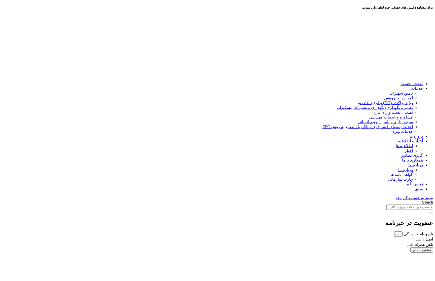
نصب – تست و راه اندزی (392, 112)
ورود (419, 189)
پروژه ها (416, 136)
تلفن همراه (423, 244)
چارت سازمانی (400, 179)
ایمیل (428, 239)
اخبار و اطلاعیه (410, 141)
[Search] (431, 213)
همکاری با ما (412, 160)
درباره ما (415, 165)
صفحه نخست (412, 84)
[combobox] (409, 207)
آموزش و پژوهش (398, 98)
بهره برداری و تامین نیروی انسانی (385, 122)
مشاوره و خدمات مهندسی (391, 117)
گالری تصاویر (412, 155)
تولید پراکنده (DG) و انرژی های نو (385, 103)
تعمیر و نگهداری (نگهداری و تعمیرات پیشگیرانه (375, 107)
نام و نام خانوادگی (418, 234)
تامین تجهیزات (401, 93)
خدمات (417, 88)
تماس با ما (414, 184)
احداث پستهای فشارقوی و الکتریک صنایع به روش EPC (367, 127)
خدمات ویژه (403, 131)
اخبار (409, 150)
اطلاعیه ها (404, 146)
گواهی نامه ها (401, 174)
